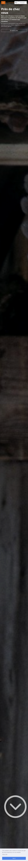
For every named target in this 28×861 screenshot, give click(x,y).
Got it (14, 858)
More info (4, 854)
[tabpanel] (14, 430)
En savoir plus (14, 30)
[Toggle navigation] (3, 2)
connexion (11, 2)
